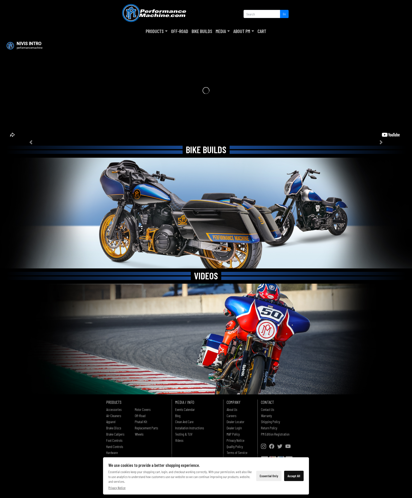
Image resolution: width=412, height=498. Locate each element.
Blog (177, 415)
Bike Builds (202, 31)
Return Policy (269, 428)
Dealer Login (234, 428)
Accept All (294, 476)
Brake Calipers (115, 434)
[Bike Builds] (206, 213)
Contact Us (267, 409)
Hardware (112, 452)
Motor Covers (143, 409)
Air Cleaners (113, 415)
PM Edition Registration (275, 434)
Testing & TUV (183, 434)
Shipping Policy (270, 421)
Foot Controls (114, 440)
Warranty (266, 415)
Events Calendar (185, 409)
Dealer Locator (235, 421)
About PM (241, 31)
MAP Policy (233, 434)
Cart (262, 31)
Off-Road (179, 31)
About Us (232, 409)
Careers (231, 415)
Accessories (114, 409)
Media (221, 31)
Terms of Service (237, 452)
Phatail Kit (141, 421)
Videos (179, 440)
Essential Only (269, 476)
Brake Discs (113, 428)
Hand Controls (114, 446)
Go (284, 14)
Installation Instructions (189, 428)
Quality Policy (235, 446)
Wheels (139, 434)
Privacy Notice (235, 440)
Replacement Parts (146, 428)
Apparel (110, 421)
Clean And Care (184, 421)
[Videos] (206, 339)
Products (155, 31)
